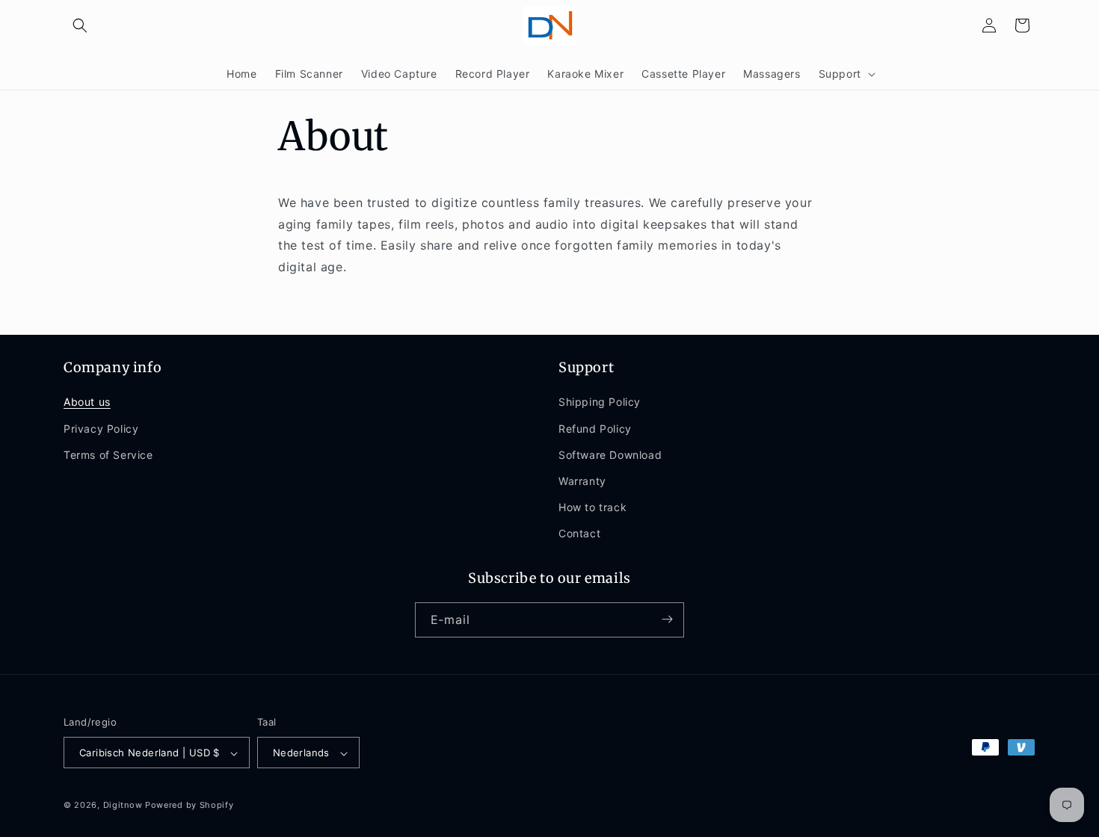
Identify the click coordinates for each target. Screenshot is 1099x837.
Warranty (582, 481)
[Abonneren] (666, 619)
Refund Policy (595, 428)
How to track (592, 507)
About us (87, 402)
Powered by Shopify (189, 805)
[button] (80, 25)
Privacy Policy (101, 428)
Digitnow (123, 805)
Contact (579, 534)
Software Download (610, 454)
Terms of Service (108, 454)
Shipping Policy (599, 402)
